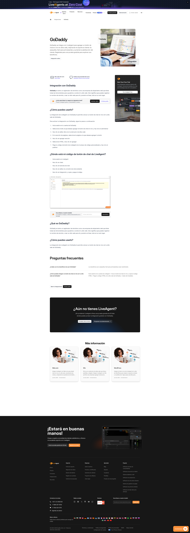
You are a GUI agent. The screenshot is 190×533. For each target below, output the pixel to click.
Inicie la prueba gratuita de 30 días (57, 445)
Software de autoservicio (129, 477)
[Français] (101, 518)
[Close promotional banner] (187, 2)
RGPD (122, 527)
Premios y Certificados (90, 469)
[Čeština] (80, 518)
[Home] (50, 19)
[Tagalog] (105, 520)
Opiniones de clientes (90, 472)
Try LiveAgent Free (127, 92)
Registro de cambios (71, 475)
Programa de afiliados (90, 475)
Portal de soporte (70, 466)
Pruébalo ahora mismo (84, 321)
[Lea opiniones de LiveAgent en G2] (100, 502)
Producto (72, 11)
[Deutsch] (85, 518)
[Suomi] (99, 518)
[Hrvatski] (104, 518)
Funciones (52, 473)
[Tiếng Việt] (108, 520)
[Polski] (125, 518)
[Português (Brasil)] (128, 518)
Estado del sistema (70, 472)
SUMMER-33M (56, 7)
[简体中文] (111, 520)
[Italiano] (109, 518)
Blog (105, 466)
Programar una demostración (101, 321)
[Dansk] (83, 518)
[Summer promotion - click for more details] (95, 4)
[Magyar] (107, 518)
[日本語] (112, 518)
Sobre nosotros (88, 466)
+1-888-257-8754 (57, 504)
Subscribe (136, 502)
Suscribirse (105, 214)
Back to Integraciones (56, 286)
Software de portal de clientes (130, 486)
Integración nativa (55, 58)
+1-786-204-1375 (57, 507)
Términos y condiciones (87, 527)
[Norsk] (123, 518)
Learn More (57, 78)
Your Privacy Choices (116, 529)
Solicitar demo (95, 101)
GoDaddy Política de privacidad (81, 78)
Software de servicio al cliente (130, 471)
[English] (91, 518)
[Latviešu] (117, 518)
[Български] (77, 518)
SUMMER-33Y (70, 7)
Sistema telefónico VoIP (128, 474)
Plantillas (106, 475)
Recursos (80, 11)
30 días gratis (104, 101)
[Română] (131, 518)
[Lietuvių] (115, 518)
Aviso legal (87, 478)
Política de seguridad (101, 527)
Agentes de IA (64, 12)
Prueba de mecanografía (110, 478)
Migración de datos (70, 469)
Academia (106, 472)
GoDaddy (66, 19)
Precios (51, 470)
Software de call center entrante (131, 480)
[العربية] (75, 518)
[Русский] (133, 518)
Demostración (123, 12)
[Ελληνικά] (88, 518)
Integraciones (57, 19)
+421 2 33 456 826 (57, 501)
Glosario (106, 469)
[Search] (105, 12)
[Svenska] (103, 520)
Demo (51, 467)
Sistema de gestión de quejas (130, 483)
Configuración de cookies (100, 529)
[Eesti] (96, 518)
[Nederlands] (120, 518)
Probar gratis (67, 286)
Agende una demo (74, 445)
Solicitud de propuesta (71, 478)
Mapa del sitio (129, 527)
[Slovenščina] (139, 518)
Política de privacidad (113, 527)
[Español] (93, 518)
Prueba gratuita (112, 12)
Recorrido (52, 479)
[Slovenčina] (136, 518)
